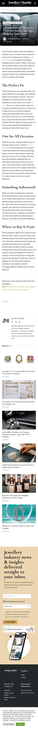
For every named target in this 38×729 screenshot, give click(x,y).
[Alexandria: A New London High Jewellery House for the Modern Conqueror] (19, 359)
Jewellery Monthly (15, 39)
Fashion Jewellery (12, 22)
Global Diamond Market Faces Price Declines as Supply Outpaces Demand (18, 466)
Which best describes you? (14, 601)
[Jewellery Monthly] (20, 3)
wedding (5, 301)
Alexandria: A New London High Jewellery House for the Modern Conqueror (18, 372)
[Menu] (3, 3)
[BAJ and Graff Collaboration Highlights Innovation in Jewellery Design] (19, 483)
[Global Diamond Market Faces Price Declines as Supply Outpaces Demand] (19, 452)
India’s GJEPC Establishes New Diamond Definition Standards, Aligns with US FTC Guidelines (16, 434)
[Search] (35, 3)
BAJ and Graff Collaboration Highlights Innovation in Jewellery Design (15, 496)
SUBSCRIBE (10, 622)
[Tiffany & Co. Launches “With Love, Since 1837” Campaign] (19, 513)
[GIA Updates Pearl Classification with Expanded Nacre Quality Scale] (19, 389)
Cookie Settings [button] (9, 724)
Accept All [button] (20, 724)
